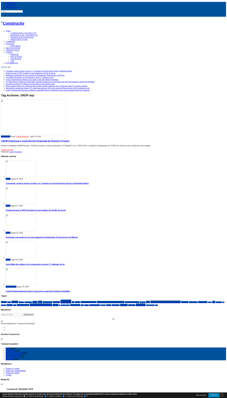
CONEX (9, 52)
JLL (223, 302)
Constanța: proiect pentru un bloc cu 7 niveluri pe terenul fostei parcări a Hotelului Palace (39, 71)
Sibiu (82, 305)
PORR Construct (65, 305)
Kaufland (3, 305)
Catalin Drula (28, 302)
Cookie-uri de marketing (75, 396)
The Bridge (131, 305)
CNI (73, 302)
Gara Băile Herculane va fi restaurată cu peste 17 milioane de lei (29, 77)
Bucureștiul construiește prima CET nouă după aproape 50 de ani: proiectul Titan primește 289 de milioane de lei (48, 88)
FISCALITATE (16, 57)
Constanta (142, 302)
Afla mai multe (201, 395)
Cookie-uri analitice (55, 396)
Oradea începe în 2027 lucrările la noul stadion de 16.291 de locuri (30, 73)
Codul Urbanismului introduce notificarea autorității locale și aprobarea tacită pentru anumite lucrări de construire (48, 90)
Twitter (11, 152)
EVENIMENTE (12, 63)
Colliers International (88, 302)
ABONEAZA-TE (12, 7)
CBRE (34, 302)
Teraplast (124, 305)
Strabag (108, 305)
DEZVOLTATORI (13, 48)
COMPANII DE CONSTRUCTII (23, 33)
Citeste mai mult (7, 150)
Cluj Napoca (47, 302)
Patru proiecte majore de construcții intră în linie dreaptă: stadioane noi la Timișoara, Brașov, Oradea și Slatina (46, 86)
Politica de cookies (13, 373)
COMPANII (10, 42)
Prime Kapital (75, 305)
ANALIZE (10, 44)
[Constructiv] (12, 23)
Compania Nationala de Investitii (110, 302)
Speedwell (103, 305)
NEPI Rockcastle (23, 305)
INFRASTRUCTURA (19, 40)
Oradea (55, 305)
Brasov (14, 302)
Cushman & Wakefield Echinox (165, 302)
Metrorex (10, 305)
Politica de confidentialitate (16, 371)
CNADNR (56, 302)
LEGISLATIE (15, 59)
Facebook (18, 152)
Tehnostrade (116, 305)
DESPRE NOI (11, 3)
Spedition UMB (94, 305)
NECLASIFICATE (13, 357)
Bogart (9, 302)
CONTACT (10, 5)
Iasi (213, 302)
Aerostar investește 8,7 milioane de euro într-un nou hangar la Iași (30, 84)
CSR (12, 61)
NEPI (14, 305)
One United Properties (41, 305)
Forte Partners (193, 302)
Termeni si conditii (13, 369)
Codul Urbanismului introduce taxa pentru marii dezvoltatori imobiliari (32, 80)
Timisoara (141, 305)
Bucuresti (21, 302)
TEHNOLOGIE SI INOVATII (22, 37)
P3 (59, 305)
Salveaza (214, 395)
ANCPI (4, 302)
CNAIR (66, 301)
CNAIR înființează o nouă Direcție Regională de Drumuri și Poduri (35, 141)
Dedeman (184, 302)
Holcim (210, 302)
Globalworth (202, 302)
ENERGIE (14, 54)
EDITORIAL (15, 46)
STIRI (8, 31)
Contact (8, 375)
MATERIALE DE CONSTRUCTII (24, 35)
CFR (40, 302)
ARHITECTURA (12, 50)
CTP (148, 302)
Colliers (77, 302)
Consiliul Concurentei (132, 302)
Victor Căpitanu (150, 305)
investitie (219, 302)
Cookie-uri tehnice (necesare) (12, 396)
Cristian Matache (22, 136)
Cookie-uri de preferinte (35, 396)
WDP (156, 305)
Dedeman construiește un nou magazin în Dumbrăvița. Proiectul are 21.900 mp (35, 75)
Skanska (86, 305)
